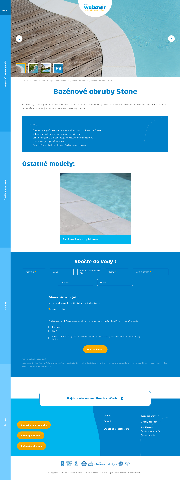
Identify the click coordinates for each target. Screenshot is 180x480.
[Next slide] (171, 38)
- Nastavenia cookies (134, 473)
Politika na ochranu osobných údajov (99, 473)
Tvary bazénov (148, 416)
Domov (107, 415)
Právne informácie (77, 473)
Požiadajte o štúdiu (30, 435)
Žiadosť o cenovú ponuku (34, 425)
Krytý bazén (147, 427)
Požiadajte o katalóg (31, 446)
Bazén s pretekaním (150, 431)
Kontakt (107, 421)
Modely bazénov (149, 421)
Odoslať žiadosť (95, 349)
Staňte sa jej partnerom (116, 429)
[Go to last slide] (19, 38)
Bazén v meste (148, 435)
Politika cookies (120, 473)
